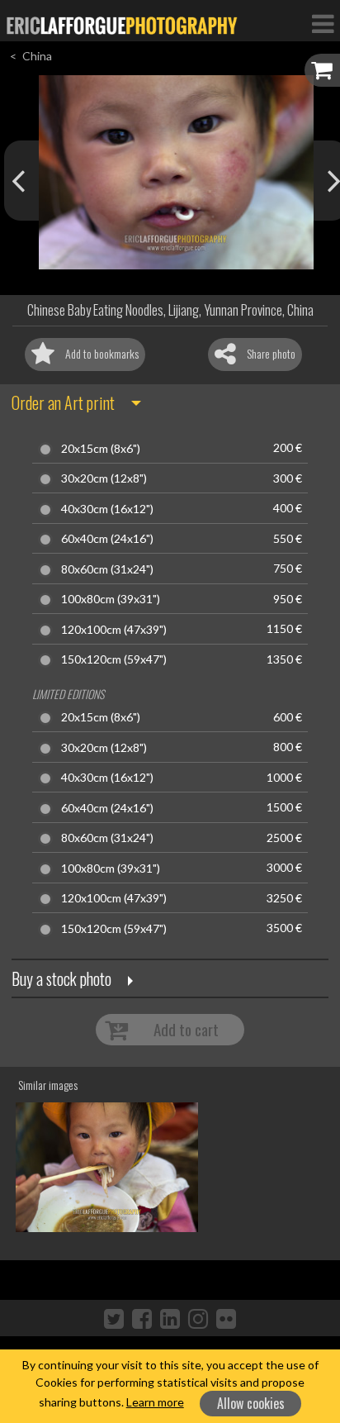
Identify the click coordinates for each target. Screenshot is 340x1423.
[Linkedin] (170, 1318)
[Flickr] (226, 1318)
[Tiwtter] (114, 1318)
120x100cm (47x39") (114, 629)
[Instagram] (198, 1318)
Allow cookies (251, 1403)
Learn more (155, 1402)
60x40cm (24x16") (107, 538)
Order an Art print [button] (63, 402)
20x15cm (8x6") (100, 448)
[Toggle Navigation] (322, 23)
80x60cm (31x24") (107, 569)
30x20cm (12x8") (104, 478)
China (37, 56)
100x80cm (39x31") (110, 599)
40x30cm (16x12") (107, 509)
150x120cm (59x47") (114, 659)
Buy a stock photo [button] (61, 978)
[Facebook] (142, 1318)
